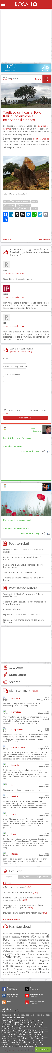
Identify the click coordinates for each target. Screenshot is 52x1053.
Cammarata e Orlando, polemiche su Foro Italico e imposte (23, 565)
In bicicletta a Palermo (17, 438)
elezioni (23, 945)
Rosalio (38, 79)
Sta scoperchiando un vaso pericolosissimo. (21, 790)
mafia (30, 951)
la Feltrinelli (32, 948)
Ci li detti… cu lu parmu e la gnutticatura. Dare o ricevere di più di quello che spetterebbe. (22, 704)
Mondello (43, 951)
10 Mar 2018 (7, 79)
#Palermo (25, 208)
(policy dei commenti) (21, 351)
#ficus (34, 201)
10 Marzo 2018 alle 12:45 (13, 297)
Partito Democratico (37, 957)
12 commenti (27, 533)
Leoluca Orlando (41, 138)
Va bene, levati (42, 1049)
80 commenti (27, 451)
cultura (33, 943)
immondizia (10, 948)
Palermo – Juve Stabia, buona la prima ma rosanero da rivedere (22, 898)
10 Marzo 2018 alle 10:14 (13, 273)
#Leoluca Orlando (11, 208)
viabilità (8, 974)
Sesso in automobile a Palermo (20, 892)
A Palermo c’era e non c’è (17, 887)
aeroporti (8, 933)
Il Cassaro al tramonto (13, 609)
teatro (45, 966)
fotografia (44, 945)
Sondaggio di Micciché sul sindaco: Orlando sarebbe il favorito (23, 595)
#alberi (7, 201)
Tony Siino (36, 487)
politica (9, 960)
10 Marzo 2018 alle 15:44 (13, 326)
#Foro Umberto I (23, 205)
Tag (37, 451)
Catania (16, 937)
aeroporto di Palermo (24, 934)
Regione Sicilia (27, 960)
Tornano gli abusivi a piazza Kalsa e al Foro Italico (23, 578)
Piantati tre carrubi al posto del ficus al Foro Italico (23, 558)
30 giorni (9, 877)
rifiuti (20, 963)
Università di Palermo (37, 971)
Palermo (7, 239)
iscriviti (8, 413)
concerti (22, 940)
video (17, 974)
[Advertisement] (26, 36)
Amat (39, 934)
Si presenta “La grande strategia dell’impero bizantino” (23, 621)
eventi (33, 945)
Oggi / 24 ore (42, 877)
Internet (21, 948)
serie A (44, 963)
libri (20, 951)
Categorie (16, 667)
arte (46, 933)
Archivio (14, 682)
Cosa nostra (14, 942)
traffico (7, 969)
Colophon (6, 1009)
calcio (7, 936)
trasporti (19, 969)
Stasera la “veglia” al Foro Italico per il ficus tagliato (23, 550)
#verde (34, 208)
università (32, 969)
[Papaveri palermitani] (26, 503)
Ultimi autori (18, 675)
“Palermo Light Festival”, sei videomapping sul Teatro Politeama (24, 602)
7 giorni (26, 877)
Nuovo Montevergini (38, 954)
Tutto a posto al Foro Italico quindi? (20, 572)
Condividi (43, 451)
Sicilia (26, 528)
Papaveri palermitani (17, 520)
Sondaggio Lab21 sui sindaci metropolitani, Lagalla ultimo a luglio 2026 (23, 906)
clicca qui (39, 1038)
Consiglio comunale (38, 940)
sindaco (20, 966)
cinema (25, 936)
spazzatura (33, 966)
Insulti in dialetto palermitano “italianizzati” (25, 912)
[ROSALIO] (26, 4)
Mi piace (48, 451)
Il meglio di (8, 446)
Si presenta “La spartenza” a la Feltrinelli (21, 614)
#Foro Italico (9, 205)
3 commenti (44, 239)
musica (20, 954)
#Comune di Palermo (21, 201)
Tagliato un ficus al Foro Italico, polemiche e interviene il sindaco (22, 116)
